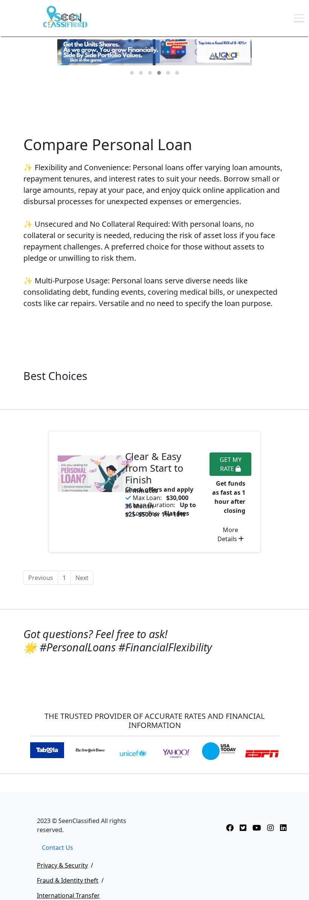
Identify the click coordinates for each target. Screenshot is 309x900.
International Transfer (68, 895)
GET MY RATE (231, 464)
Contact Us (57, 847)
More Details (228, 534)
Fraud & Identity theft (67, 880)
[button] (131, 73)
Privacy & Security (62, 865)
